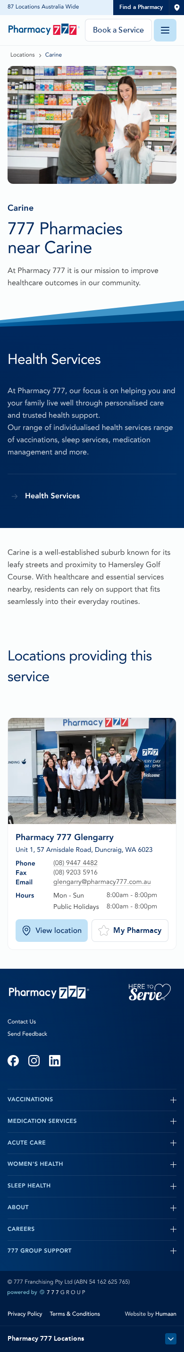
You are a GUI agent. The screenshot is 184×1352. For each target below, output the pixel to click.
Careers (21, 1229)
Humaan (165, 1314)
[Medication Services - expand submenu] (126, 1121)
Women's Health (35, 1164)
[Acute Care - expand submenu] (111, 1143)
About (18, 1207)
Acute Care (27, 1143)
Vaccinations (30, 1099)
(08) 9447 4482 (75, 863)
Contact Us (22, 1022)
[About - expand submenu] (102, 1207)
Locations (22, 55)
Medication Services (42, 1121)
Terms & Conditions (75, 1314)
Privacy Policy (25, 1314)
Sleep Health (29, 1186)
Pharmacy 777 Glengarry (65, 837)
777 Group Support (40, 1251)
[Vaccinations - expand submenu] (114, 1099)
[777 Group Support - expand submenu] (124, 1251)
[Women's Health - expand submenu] (119, 1164)
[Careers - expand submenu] (105, 1229)
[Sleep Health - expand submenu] (113, 1186)
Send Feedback (27, 1034)
